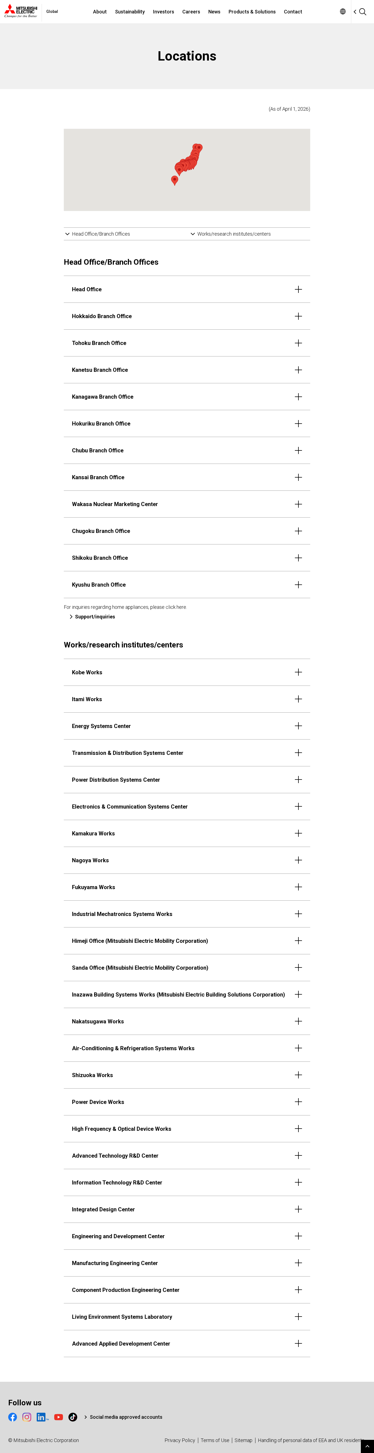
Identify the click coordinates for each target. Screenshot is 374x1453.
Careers (191, 12)
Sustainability (130, 12)
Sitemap (243, 1440)
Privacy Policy (180, 1440)
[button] (199, 149)
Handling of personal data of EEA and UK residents (311, 1440)
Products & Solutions (252, 12)
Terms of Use (215, 1440)
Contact (293, 12)
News (214, 12)
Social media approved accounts (126, 1417)
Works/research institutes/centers (234, 234)
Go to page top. (367, 1446)
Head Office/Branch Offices (101, 234)
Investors (163, 12)
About (100, 12)
